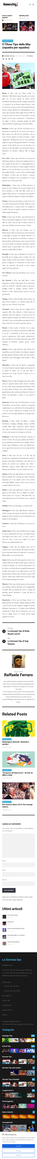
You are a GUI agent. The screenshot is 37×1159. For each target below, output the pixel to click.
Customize (18, 1150)
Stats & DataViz (7, 1112)
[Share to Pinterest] (12, 59)
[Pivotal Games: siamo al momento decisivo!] (6, 1116)
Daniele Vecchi (25, 18)
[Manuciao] (14, 1095)
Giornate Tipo (6, 982)
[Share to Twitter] (6, 59)
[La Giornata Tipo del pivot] (14, 1061)
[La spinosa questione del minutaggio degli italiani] (14, 1116)
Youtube (4, 1015)
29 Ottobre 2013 (20, 56)
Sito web (4, 880)
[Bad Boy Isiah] (6, 1106)
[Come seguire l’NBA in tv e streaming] (6, 1129)
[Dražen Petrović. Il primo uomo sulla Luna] (14, 1106)
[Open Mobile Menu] (33, 4)
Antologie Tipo (8, 41)
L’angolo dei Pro (7, 1010)
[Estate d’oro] (31, 1095)
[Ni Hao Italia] (23, 1095)
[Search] (30, 4)
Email (4, 870)
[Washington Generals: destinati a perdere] (6, 1040)
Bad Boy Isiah (24, 15)
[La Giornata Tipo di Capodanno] (6, 1072)
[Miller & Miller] (31, 1129)
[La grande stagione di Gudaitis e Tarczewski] (23, 1116)
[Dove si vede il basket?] (6, 1051)
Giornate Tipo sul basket (11, 986)
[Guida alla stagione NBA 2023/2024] (14, 1051)
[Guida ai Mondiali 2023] (31, 1051)
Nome (4, 861)
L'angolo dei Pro (7, 1090)
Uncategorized (7, 1122)
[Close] (35, 1132)
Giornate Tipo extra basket (12, 991)
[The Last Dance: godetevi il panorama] (6, 1095)
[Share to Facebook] (3, 59)
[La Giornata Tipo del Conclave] (23, 1072)
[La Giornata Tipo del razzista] (23, 1061)
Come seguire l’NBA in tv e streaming (16, 935)
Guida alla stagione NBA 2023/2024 (15, 928)
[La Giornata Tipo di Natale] (14, 1072)
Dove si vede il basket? (12, 915)
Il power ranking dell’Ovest (13, 942)
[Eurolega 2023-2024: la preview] (23, 1051)
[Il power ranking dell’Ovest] (14, 1129)
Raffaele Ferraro (8, 20)
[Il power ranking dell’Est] (23, 1129)
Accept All (18, 1146)
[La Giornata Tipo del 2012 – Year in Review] (31, 1072)
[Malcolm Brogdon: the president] (23, 1106)
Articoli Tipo (6, 1000)
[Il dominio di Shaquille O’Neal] (31, 1106)
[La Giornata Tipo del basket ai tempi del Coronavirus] (6, 1061)
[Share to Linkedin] (9, 59)
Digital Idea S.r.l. (16, 1021)
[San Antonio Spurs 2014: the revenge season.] (23, 1040)
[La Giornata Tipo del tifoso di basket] (31, 1061)
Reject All (18, 1155)
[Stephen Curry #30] (31, 1040)
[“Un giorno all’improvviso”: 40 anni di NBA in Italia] (14, 1040)
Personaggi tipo (6, 995)
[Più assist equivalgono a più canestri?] (31, 1116)
